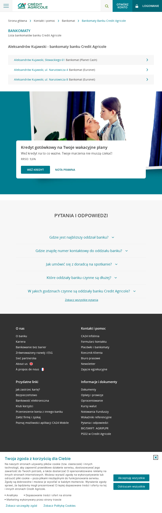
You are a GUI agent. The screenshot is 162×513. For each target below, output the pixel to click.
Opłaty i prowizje (92, 395)
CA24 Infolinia (90, 336)
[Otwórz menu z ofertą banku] (6, 6)
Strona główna (18, 21)
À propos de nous (27, 369)
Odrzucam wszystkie (131, 486)
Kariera (20, 341)
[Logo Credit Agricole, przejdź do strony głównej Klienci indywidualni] (33, 6)
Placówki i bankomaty (95, 347)
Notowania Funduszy (95, 411)
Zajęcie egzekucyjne (94, 369)
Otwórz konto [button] (122, 6)
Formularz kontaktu (94, 341)
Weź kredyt (35, 170)
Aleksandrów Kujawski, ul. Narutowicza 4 (54, 70)
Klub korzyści (24, 406)
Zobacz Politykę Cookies (59, 505)
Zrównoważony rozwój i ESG (34, 353)
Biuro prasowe (90, 358)
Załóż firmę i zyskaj (28, 417)
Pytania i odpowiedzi (94, 423)
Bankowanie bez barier (31, 347)
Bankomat (69, 21)
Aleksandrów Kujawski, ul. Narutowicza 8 (54, 79)
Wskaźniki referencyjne (96, 417)
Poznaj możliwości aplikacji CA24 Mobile (42, 423)
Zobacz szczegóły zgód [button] (21, 505)
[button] (155, 457)
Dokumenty (88, 389)
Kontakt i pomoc (45, 21)
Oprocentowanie (92, 400)
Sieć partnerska (26, 358)
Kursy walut (89, 406)
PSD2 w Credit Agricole (96, 434)
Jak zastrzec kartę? (28, 389)
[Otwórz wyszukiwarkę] (107, 6)
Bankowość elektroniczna (32, 400)
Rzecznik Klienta (92, 353)
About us (22, 364)
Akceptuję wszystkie (131, 478)
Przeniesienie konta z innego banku (39, 411)
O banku (21, 336)
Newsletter (88, 364)
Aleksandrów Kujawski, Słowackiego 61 (55, 60)
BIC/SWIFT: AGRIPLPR (94, 428)
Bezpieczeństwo (26, 395)
